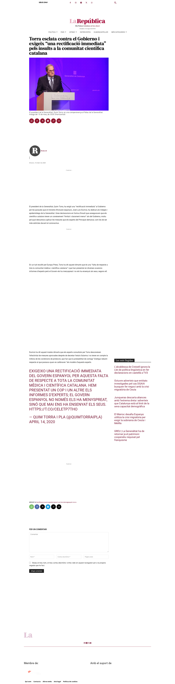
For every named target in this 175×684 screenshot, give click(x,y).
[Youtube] (90, 643)
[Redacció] (35, 151)
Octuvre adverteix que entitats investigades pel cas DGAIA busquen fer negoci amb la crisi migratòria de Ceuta (131, 385)
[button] (115, 3)
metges (67, 502)
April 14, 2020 (42, 422)
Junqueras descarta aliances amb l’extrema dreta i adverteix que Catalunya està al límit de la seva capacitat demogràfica (131, 402)
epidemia (52, 502)
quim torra (72, 502)
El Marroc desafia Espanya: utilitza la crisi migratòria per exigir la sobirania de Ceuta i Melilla (129, 418)
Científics (39, 502)
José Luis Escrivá (60, 502)
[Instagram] (76, 3)
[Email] (59, 120)
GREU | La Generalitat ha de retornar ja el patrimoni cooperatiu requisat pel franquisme (129, 435)
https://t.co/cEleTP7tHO (53, 409)
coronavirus (45, 502)
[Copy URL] (53, 120)
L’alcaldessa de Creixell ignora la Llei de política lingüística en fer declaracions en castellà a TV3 (132, 370)
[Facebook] (70, 3)
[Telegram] (81, 3)
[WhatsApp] (92, 3)
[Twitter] (86, 3)
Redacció (44, 151)
